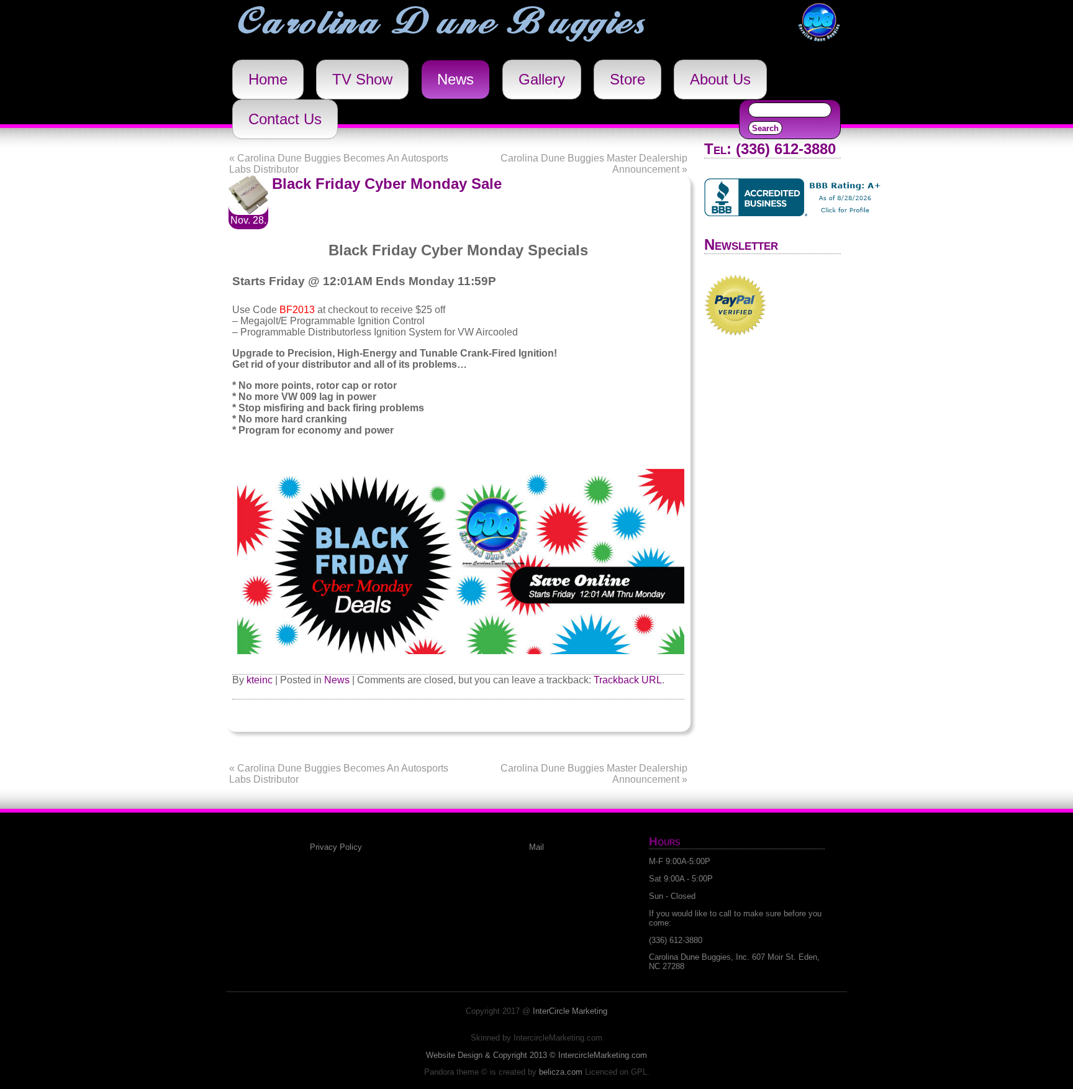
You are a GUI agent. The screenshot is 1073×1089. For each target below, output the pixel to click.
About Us (720, 79)
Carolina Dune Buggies (442, 24)
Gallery (541, 79)
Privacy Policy (336, 847)
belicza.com (560, 1072)
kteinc (260, 680)
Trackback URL (628, 680)
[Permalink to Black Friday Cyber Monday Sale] (248, 211)
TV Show (362, 79)
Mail (536, 847)
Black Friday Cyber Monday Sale (387, 183)
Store (627, 79)
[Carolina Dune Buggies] (819, 44)
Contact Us (285, 119)
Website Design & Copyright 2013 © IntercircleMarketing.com (536, 1055)
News (455, 79)
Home (267, 79)
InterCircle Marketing (570, 1011)
